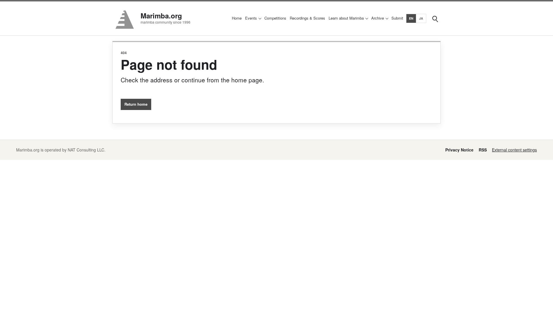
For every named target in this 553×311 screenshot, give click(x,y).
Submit (397, 18)
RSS (483, 150)
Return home (135, 104)
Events (251, 18)
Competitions (275, 18)
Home (237, 18)
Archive (377, 18)
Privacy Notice (459, 150)
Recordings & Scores (307, 18)
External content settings (514, 150)
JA (421, 18)
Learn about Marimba (346, 18)
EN (411, 18)
